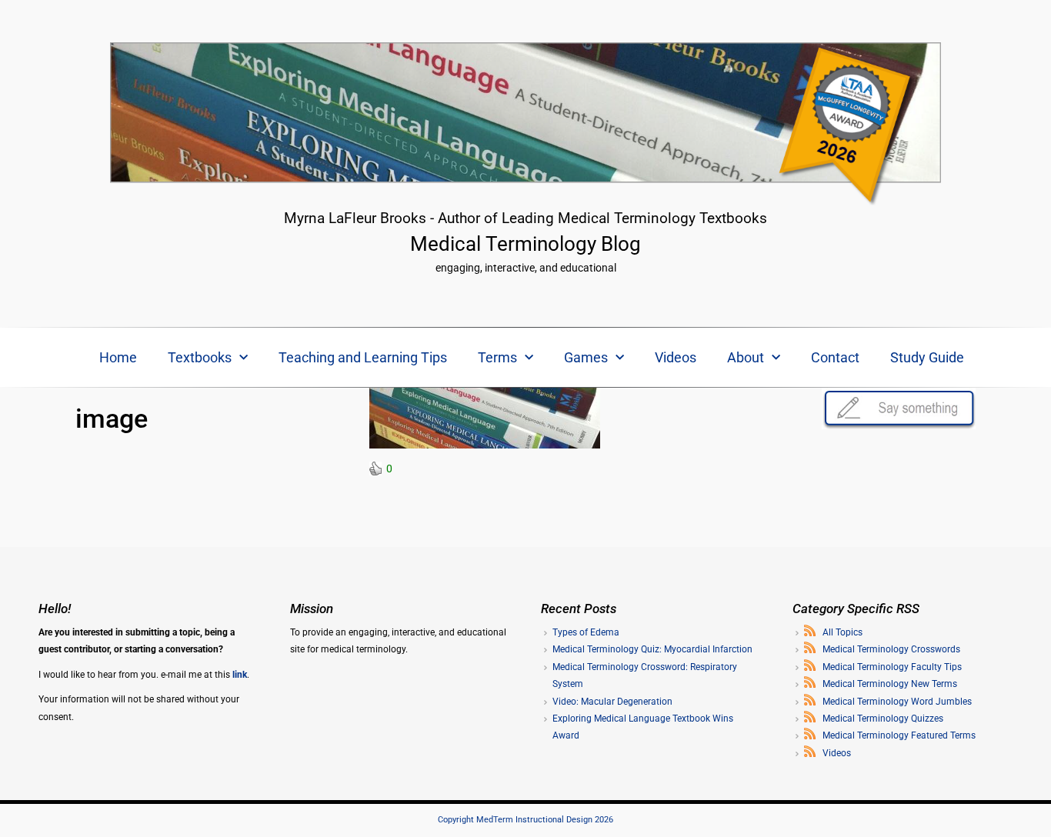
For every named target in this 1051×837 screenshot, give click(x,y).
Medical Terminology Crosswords (891, 649)
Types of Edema (585, 632)
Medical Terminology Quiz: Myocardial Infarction (652, 649)
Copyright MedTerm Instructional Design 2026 (525, 820)
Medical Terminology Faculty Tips (892, 667)
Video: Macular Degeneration (612, 701)
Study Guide (927, 357)
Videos (675, 357)
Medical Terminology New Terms (889, 684)
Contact (835, 357)
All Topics (842, 632)
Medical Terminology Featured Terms (899, 735)
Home (118, 357)
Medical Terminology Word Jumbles (897, 701)
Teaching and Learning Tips (363, 357)
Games (586, 357)
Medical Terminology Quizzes (882, 718)
